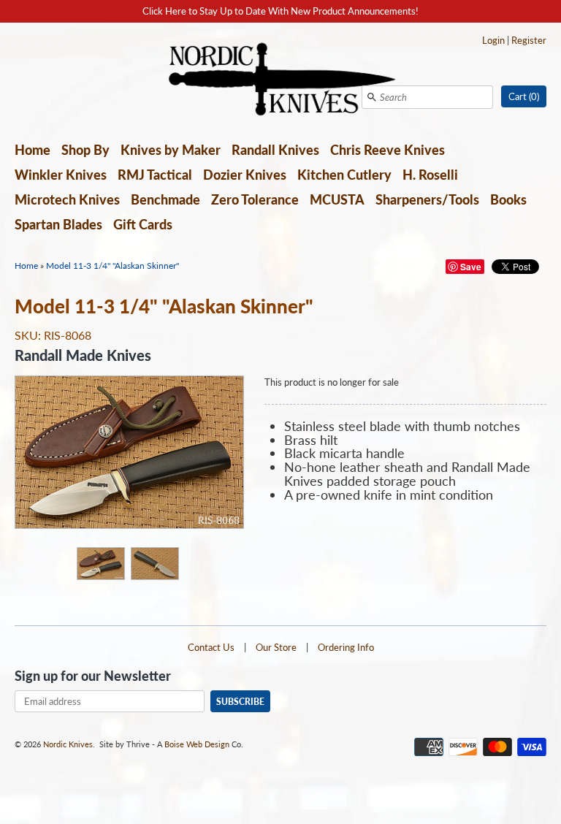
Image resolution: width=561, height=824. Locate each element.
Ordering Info (346, 647)
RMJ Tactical (155, 175)
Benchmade (165, 199)
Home (32, 150)
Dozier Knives (244, 175)
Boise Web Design (196, 744)
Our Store (276, 647)
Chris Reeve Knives (387, 150)
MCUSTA (337, 199)
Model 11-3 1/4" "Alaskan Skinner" (112, 265)
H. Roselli (430, 175)
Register (528, 40)
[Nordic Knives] (281, 80)
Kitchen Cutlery (344, 175)
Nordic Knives (68, 744)
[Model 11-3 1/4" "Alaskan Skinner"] (100, 563)
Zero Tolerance (255, 199)
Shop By (85, 150)
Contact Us (211, 647)
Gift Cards (142, 224)
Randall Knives (275, 150)
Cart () (523, 96)
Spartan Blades (58, 224)
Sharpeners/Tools (427, 199)
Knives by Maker (171, 150)
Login (493, 40)
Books (508, 199)
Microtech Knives (67, 199)
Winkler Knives (61, 175)
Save (470, 266)
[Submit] (372, 97)
